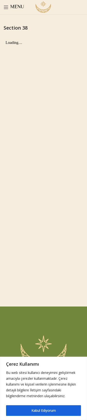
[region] (43, 388)
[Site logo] (43, 7)
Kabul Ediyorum (43, 410)
